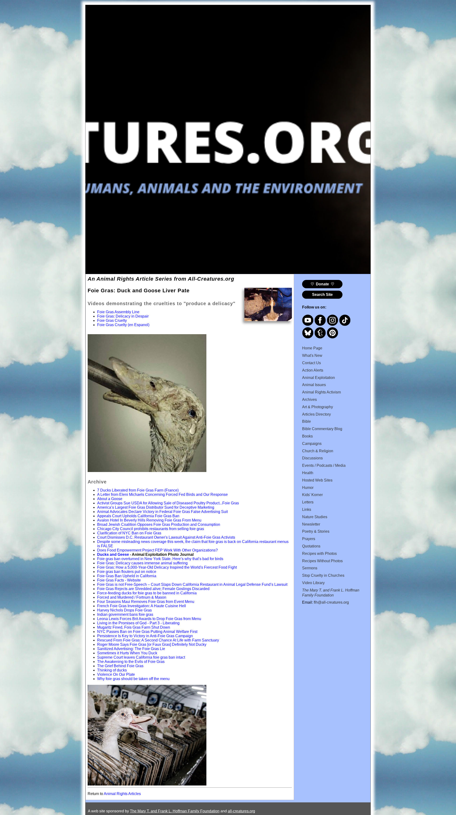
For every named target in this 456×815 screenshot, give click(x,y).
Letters (308, 502)
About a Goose (109, 499)
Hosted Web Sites (317, 480)
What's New (312, 355)
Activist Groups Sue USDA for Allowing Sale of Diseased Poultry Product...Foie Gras (168, 503)
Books (307, 436)
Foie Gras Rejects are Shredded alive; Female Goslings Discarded (153, 589)
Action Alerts (312, 370)
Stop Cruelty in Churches (323, 575)
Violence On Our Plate (116, 674)
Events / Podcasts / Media (324, 465)
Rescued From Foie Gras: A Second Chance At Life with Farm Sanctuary (158, 640)
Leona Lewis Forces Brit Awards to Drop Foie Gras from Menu (149, 619)
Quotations (311, 546)
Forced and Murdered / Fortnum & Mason (131, 597)
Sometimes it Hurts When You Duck (127, 653)
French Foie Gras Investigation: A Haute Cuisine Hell (141, 606)
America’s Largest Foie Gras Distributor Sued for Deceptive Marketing (155, 507)
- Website (132, 580)
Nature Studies (314, 517)
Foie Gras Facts (110, 580)
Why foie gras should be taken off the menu (133, 679)
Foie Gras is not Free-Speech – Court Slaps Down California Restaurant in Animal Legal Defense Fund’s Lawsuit (192, 584)
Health (307, 473)
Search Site (322, 295)
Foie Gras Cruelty (112, 320)
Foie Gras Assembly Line (118, 312)
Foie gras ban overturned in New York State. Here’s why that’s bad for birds (160, 559)
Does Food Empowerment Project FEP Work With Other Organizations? (157, 550)
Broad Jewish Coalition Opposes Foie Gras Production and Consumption (158, 524)
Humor (308, 488)
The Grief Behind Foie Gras (120, 666)
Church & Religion (317, 451)
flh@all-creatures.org (331, 602)
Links (306, 509)
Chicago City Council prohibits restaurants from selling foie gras (150, 529)
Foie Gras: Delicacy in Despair (123, 316)
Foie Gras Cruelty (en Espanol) (123, 325)
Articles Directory (316, 414)
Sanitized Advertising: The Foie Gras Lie (131, 649)
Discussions (312, 458)
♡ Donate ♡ (322, 284)
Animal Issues (314, 385)
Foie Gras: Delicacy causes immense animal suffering (142, 563)
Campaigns (312, 444)
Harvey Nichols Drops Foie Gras (124, 610)
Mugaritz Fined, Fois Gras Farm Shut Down (133, 627)
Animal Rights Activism (321, 392)
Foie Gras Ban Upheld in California (126, 576)
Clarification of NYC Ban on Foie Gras (129, 533)
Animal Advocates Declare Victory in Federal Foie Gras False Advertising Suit (162, 512)
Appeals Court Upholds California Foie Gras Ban (138, 516)
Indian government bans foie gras (125, 614)
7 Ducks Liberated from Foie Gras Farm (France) (138, 490)
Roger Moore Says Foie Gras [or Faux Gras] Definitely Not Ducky (151, 644)
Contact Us (311, 363)
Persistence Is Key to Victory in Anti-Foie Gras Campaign (145, 636)
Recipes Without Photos (322, 561)
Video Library (313, 583)
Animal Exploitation (318, 378)
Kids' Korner (312, 495)
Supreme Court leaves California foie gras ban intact (141, 657)
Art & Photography (317, 407)
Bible (306, 421)
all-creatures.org (241, 811)
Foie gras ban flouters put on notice (126, 572)
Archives (309, 400)
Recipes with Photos (319, 554)
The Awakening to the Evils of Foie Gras (131, 662)
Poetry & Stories (315, 531)
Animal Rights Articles (122, 794)
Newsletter (311, 524)
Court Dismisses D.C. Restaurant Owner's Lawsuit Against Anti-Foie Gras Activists (166, 537)
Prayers (308, 539)
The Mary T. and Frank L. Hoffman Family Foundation (174, 811)
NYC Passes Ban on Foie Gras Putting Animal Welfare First (147, 632)
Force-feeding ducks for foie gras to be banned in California (147, 593)
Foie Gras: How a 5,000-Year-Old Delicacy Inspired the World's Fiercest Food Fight (167, 567)
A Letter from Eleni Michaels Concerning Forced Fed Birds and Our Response (162, 494)
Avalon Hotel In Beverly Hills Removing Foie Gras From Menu (149, 520)
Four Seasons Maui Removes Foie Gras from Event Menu (145, 602)
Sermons (309, 568)
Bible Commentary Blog (322, 429)
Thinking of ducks (112, 670)
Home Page (312, 348)
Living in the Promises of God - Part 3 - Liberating (138, 623)
